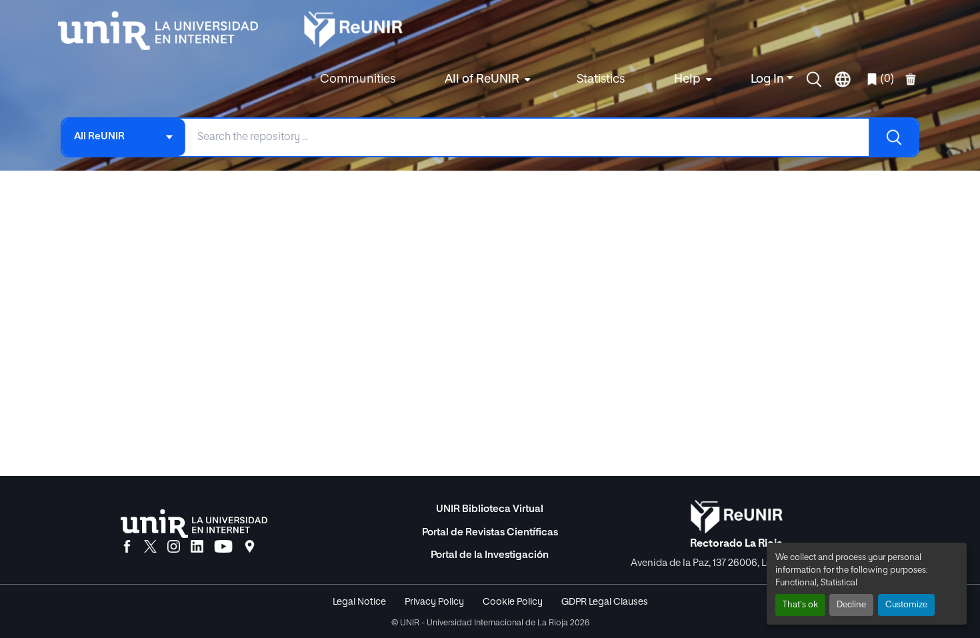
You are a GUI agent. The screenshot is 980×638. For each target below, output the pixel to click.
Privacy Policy (434, 602)
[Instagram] (173, 547)
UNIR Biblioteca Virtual (489, 509)
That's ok (800, 605)
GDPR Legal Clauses (604, 602)
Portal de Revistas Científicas (490, 532)
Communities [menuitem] (357, 79)
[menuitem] (486, 80)
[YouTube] (223, 547)
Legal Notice (359, 602)
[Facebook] (127, 547)
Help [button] (687, 79)
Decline (851, 605)
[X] (150, 547)
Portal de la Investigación (490, 555)
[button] (814, 79)
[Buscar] (893, 137)
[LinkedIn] (197, 547)
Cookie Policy (513, 602)
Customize (906, 605)
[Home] (164, 30)
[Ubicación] (249, 547)
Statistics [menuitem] (601, 79)
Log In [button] (769, 79)
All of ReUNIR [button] (482, 79)
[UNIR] (194, 523)
